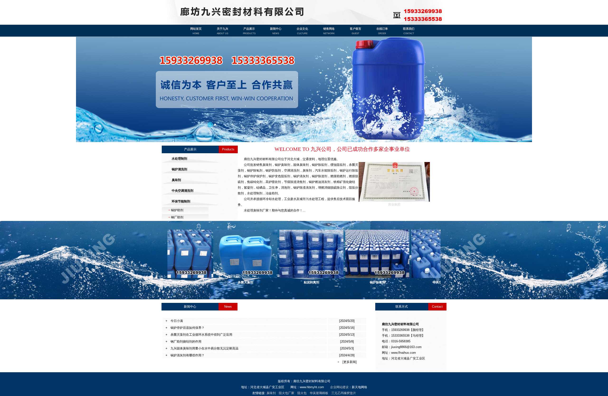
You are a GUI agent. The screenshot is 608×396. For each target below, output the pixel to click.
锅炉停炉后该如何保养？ (185, 327)
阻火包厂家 (286, 393)
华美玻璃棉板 (319, 393)
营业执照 (394, 204)
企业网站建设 (339, 387)
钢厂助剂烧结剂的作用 (184, 341)
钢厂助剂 (177, 217)
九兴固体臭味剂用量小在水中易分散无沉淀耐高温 (202, 348)
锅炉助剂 (177, 210)
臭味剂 (271, 393)
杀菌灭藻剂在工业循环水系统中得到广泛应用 (199, 334)
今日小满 (175, 321)
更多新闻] (350, 362)
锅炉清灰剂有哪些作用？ (185, 355)
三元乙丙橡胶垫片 (343, 393)
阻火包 (302, 393)
